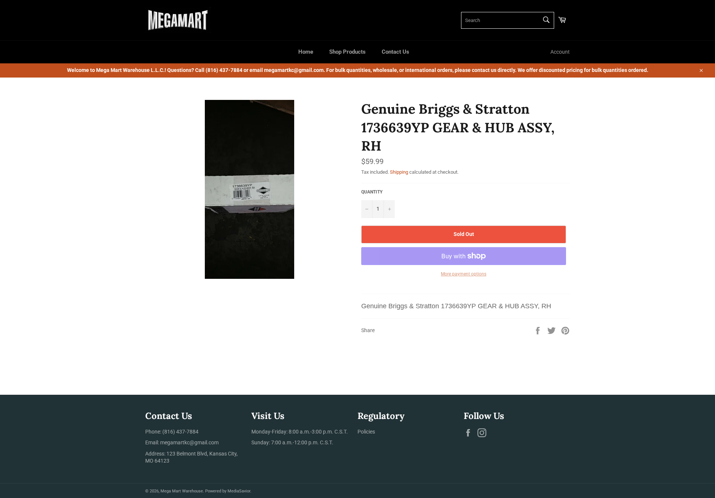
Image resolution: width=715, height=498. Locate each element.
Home (305, 51)
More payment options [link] (463, 274)
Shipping (399, 172)
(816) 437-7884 (180, 432)
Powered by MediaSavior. (228, 491)
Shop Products (347, 51)
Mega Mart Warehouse (182, 491)
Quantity (371, 192)
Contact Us (395, 51)
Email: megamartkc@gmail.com (182, 442)
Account (560, 52)
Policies (366, 432)
